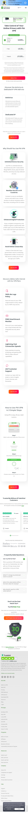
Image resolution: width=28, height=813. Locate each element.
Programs (3, 732)
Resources (3, 751)
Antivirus (3, 700)
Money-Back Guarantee (6, 780)
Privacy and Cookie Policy (7, 796)
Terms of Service (10, 647)
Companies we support (6, 773)
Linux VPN (3, 717)
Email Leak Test (5, 760)
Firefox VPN (4, 727)
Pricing (3, 690)
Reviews (3, 777)
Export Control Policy (6, 801)
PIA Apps (3, 708)
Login (2, 705)
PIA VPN (3, 681)
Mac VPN (3, 715)
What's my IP (4, 755)
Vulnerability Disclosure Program (9, 747)
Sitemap (3, 775)
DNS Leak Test (4, 758)
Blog (2, 702)
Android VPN (4, 719)
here (23, 506)
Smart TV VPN (4, 729)
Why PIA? (3, 687)
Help (2, 784)
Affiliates (3, 739)
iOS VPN (3, 722)
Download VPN (4, 697)
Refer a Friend (4, 737)
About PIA (3, 770)
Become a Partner (5, 744)
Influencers (4, 742)
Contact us (3, 791)
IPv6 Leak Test (4, 763)
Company (3, 766)
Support (3, 789)
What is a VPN (4, 685)
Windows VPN (4, 712)
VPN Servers (4, 695)
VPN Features (4, 692)
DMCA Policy (4, 798)
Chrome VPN (4, 724)
